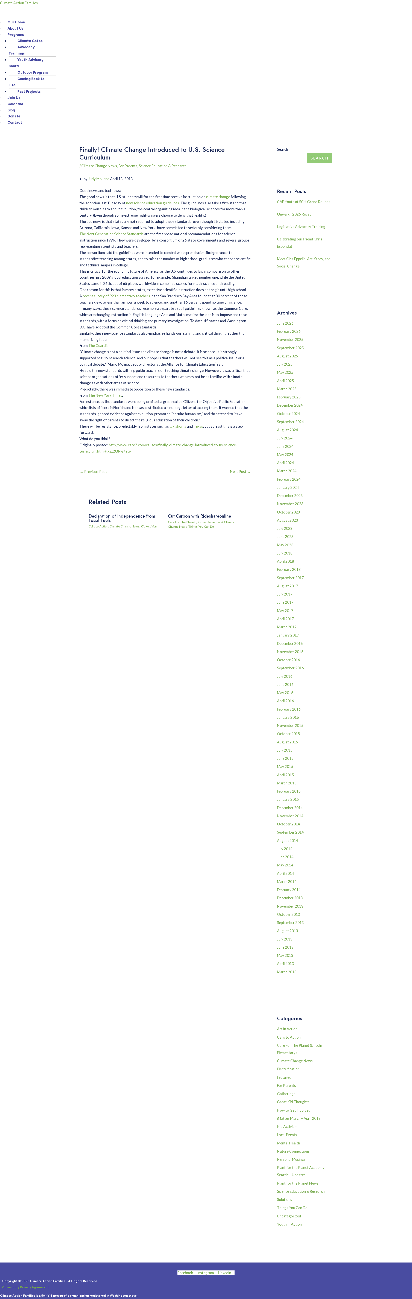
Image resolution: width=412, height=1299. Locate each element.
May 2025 (285, 372)
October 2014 (288, 824)
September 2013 (290, 922)
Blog (11, 110)
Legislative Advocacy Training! (302, 226)
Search (282, 149)
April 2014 (285, 873)
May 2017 (285, 610)
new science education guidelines (152, 203)
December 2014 (290, 807)
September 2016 (290, 668)
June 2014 (285, 857)
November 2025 (290, 339)
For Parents (127, 166)
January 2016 (288, 717)
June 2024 (285, 446)
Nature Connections (293, 1151)
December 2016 (290, 643)
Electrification (288, 1069)
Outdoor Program (32, 72)
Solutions (284, 1199)
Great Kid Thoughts (293, 1102)
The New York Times (105, 395)
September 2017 (290, 578)
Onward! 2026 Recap (294, 214)
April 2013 (285, 963)
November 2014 (290, 816)
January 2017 (288, 635)
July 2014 (284, 848)
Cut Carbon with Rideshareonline (199, 516)
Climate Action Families (19, 3)
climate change (218, 196)
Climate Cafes (29, 41)
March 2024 (287, 471)
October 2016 (288, 660)
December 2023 (290, 495)
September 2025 (290, 348)
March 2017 (287, 627)
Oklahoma (178, 426)
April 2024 (285, 462)
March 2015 (287, 783)
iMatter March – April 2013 (299, 1118)
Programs (16, 34)
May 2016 (285, 692)
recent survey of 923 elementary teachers (116, 296)
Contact (15, 122)
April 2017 (285, 619)
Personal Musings (291, 1159)
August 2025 (287, 356)
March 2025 (287, 389)
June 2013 (285, 947)
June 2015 (285, 758)
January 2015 (288, 799)
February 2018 (289, 569)
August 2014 (287, 840)
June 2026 (285, 323)
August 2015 (287, 742)
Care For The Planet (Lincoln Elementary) (195, 522)
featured (284, 1077)
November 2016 (290, 651)
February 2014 (289, 889)
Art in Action (287, 1029)
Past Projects (29, 91)
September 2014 (290, 832)
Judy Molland (98, 178)
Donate (14, 116)
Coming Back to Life (26, 82)
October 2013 (288, 914)
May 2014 (285, 865)
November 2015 (290, 725)
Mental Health (288, 1143)
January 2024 (288, 487)
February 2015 (289, 791)
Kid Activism (149, 526)
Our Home (16, 22)
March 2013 (287, 972)
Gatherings (286, 1093)
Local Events (287, 1134)
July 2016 (284, 676)
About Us (15, 28)
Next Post (240, 471)
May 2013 (285, 955)
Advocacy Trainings (22, 50)
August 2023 (287, 520)
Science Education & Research (162, 166)
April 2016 (285, 701)
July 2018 (284, 553)
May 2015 (285, 766)
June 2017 (285, 602)
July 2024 (284, 438)
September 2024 (290, 421)
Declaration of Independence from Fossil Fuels (122, 518)
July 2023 (284, 528)
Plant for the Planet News (297, 1183)
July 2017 (284, 594)
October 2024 (288, 413)
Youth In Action (289, 1224)
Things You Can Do (201, 526)
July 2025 (284, 364)
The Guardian (99, 345)
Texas (198, 426)
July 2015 (284, 750)
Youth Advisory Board (26, 63)
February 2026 (289, 331)
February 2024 (289, 479)
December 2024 (290, 405)
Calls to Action (98, 526)
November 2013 (290, 906)
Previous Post (93, 471)
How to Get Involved (294, 1110)
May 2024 (285, 454)
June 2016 (285, 684)
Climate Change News (99, 166)
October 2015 (288, 733)
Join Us (14, 98)
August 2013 (287, 930)
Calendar (15, 104)
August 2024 (287, 430)
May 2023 (285, 545)
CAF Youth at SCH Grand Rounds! (304, 201)
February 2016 (289, 709)
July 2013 (284, 939)
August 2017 (287, 586)
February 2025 (289, 397)
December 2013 (290, 898)
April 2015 (285, 775)
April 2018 (285, 561)
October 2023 (288, 512)
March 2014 (287, 881)
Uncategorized (289, 1216)
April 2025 (285, 380)
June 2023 (285, 536)
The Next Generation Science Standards (111, 234)
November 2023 (290, 503)
